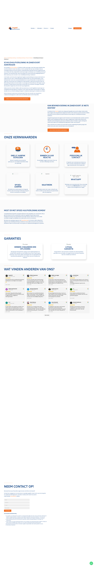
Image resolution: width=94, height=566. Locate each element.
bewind (56, 111)
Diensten (33, 28)
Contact (52, 28)
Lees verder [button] (8, 284)
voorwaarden (13, 496)
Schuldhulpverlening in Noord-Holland (24, 57)
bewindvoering (25, 220)
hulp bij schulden (13, 67)
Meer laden (47, 315)
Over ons (46, 28)
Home (5, 57)
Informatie (39, 28)
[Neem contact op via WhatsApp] (91, 563)
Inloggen (70, 28)
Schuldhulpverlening (12, 57)
